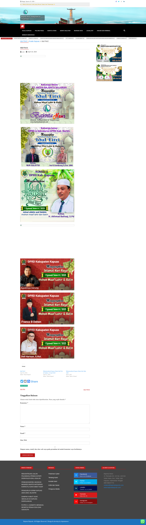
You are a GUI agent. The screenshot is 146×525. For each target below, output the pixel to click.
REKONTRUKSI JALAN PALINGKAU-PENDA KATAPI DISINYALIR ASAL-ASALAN (31, 476)
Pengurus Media (54, 489)
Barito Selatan (65, 30)
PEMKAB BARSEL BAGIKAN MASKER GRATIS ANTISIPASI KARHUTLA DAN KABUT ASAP (32, 484)
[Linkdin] (124, 1)
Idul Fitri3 (22, 371)
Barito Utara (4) (34, 38)
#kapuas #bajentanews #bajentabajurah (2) (52, 38)
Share (34, 381)
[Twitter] (119, 1)
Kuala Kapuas (26, 30)
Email (22, 433)
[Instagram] (121, 1)
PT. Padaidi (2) (70, 38)
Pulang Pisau (39, 30)
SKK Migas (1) (133, 38)
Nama (22, 426)
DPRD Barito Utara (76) (20, 38)
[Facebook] (116, 1)
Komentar (24, 403)
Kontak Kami (52, 481)
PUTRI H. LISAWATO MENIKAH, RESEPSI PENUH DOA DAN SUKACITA (32, 507)
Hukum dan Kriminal (103, 30)
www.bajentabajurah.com (112, 487)
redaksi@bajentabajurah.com (114, 485)
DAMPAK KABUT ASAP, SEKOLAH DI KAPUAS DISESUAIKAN (29, 499)
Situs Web (23, 440)
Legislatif (89, 30)
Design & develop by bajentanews (58, 521)
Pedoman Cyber (53, 474)
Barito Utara (51, 30)
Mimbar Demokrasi (28, 35)
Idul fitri (22, 389)
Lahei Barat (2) (80, 38)
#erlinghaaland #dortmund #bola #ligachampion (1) (100, 38)
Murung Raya (78, 30)
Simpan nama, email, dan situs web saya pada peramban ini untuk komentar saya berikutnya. (51, 449)
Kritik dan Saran (53, 485)
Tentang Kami (53, 477)
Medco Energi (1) (122, 38)
